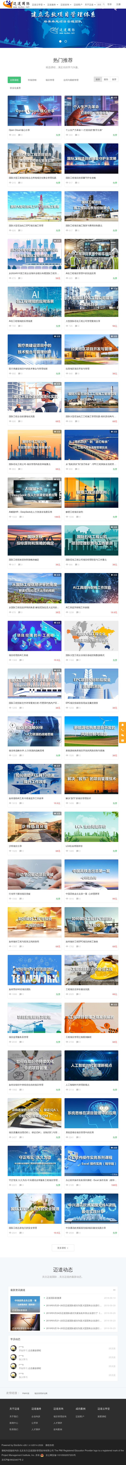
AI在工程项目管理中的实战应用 (81, 273)
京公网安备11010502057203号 (61, 1455)
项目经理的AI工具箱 (18, 655)
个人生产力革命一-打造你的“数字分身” (84, 129)
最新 (98, 79)
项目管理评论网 (40, 1393)
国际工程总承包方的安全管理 (23, 1227)
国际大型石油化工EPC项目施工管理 (26, 225)
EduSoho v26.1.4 (22, 1445)
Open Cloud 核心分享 (19, 129)
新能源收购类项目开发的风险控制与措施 (85, 750)
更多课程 (62, 1247)
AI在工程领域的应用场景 (20, 320)
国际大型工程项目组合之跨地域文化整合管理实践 (32, 177)
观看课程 (102, 1416)
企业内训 (36, 1416)
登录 (109, 4)
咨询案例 (57, 1429)
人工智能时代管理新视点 (77, 1084)
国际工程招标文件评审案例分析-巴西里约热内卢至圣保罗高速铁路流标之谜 (45, 702)
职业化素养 (15, 87)
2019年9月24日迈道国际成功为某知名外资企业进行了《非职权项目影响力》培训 (85, 1313)
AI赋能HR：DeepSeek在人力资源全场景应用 (30, 511)
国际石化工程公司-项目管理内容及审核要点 (30, 464)
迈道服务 (52, 4)
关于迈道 (89, 4)
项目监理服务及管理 (18, 1036)
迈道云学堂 (37, 4)
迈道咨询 (65, 4)
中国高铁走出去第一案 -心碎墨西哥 (82, 893)
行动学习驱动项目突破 (19, 893)
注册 (118, 4)
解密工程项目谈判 (74, 511)
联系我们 (14, 1429)
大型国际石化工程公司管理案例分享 (83, 320)
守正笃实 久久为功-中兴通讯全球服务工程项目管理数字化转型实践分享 (43, 1180)
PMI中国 (25, 1393)
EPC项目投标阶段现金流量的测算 (82, 702)
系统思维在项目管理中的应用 (80, 1132)
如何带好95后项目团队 (20, 989)
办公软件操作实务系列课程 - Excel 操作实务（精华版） (92, 1180)
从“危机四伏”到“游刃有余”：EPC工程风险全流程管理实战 (93, 464)
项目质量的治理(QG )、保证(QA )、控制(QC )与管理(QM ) (37, 1132)
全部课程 (14, 79)
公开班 (35, 1422)
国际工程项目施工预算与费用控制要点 (84, 225)
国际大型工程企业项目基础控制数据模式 (85, 655)
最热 (106, 79)
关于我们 (14, 1416)
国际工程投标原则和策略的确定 (24, 559)
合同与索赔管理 (71, 79)
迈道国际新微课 (53, 1297)
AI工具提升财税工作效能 (77, 607)
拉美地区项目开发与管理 (77, 368)
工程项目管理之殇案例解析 (79, 1036)
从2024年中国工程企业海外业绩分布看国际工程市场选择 (36, 273)
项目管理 (50, 79)
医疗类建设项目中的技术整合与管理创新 (28, 368)
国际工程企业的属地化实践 (22, 416)
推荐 (114, 79)
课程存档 (49, 1445)
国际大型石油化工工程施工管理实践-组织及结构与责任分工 (94, 416)
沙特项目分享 (15, 845)
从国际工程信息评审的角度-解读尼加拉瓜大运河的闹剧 (35, 607)
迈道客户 (78, 4)
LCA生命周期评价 (74, 845)
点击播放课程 (34, 1350)
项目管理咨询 (59, 1416)
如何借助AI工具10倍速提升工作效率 (26, 798)
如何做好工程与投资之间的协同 (24, 941)
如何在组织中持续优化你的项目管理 (26, 1084)
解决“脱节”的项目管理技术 (78, 798)
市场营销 (32, 79)
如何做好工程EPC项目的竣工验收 (82, 941)
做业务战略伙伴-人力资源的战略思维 (26, 750)
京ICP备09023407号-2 (12, 1459)
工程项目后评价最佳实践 (77, 989)
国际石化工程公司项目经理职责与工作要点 (86, 559)
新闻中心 (14, 1422)
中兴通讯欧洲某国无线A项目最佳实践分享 (86, 1227)
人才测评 (36, 1429)
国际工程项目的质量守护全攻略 (81, 177)
